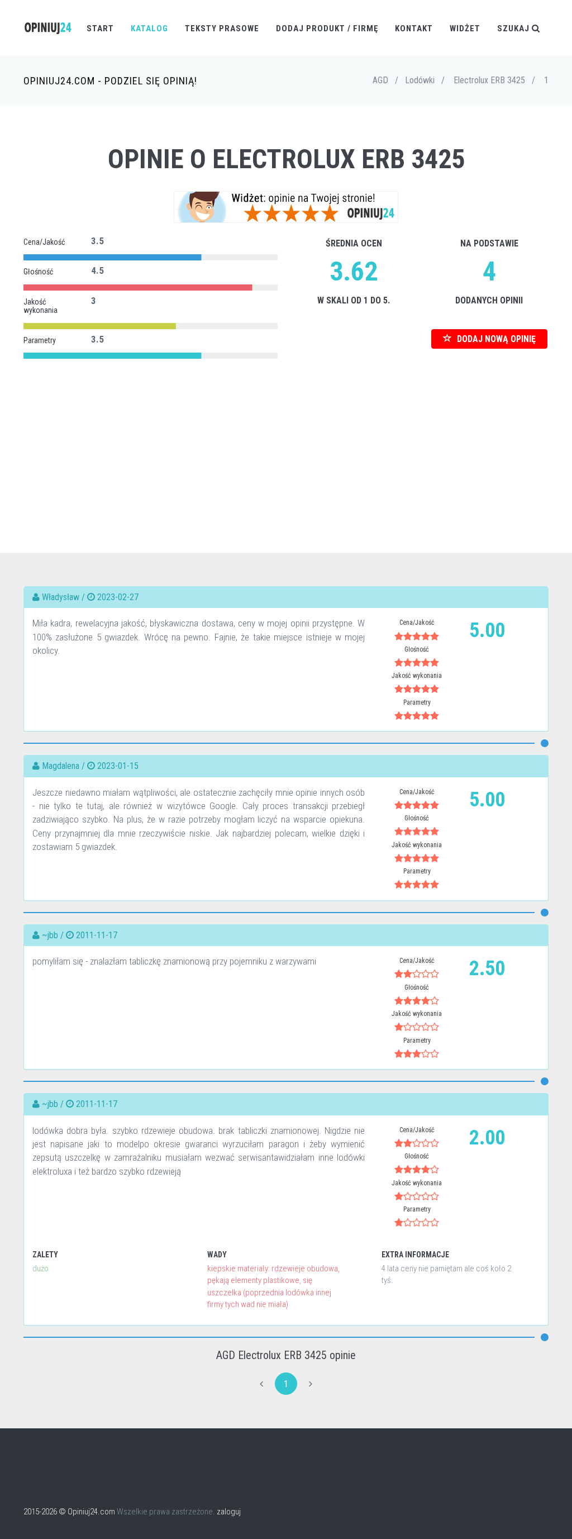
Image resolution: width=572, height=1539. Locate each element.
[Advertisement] (286, 441)
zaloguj (229, 1512)
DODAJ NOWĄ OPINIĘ (495, 339)
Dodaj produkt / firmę (327, 28)
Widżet (465, 28)
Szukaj (514, 28)
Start (100, 28)
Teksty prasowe (222, 28)
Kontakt (414, 28)
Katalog (149, 28)
